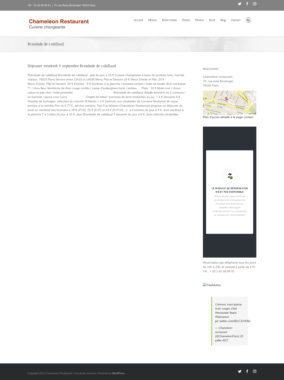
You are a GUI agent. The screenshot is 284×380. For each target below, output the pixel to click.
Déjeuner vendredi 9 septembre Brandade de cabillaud (72, 66)
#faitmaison (222, 316)
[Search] (248, 20)
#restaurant (222, 312)
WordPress (118, 373)
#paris (233, 312)
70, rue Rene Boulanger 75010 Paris (74, 5)
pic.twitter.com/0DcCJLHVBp (232, 321)
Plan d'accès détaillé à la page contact (228, 117)
